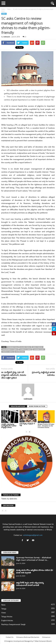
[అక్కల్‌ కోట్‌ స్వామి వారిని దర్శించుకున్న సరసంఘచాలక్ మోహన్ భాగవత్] (7, 586)
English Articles (43, 422)
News (4, 14)
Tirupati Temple (7, 352)
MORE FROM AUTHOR (37, 406)
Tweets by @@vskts (9, 499)
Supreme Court (39, 349)
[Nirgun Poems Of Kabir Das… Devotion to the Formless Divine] (46, 416)
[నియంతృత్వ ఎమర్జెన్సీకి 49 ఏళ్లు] (28, 416)
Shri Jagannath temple (10, 349)
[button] (52, 3)
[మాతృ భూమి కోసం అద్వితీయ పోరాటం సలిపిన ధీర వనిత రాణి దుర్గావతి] (7, 574)
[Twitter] (28, 541)
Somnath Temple (26, 349)
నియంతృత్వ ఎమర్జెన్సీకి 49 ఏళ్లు (27, 424)
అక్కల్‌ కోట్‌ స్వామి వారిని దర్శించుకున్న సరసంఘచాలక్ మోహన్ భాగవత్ (30, 583)
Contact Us (9, 637)
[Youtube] (33, 541)
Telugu (3, 609)
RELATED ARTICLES (18, 406)
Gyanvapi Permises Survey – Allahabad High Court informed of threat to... (33, 558)
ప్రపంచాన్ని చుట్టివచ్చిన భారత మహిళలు (43, 373)
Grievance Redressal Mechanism (27, 637)
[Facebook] (23, 541)
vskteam (6, 37)
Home (3, 9)
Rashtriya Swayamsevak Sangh (13, 624)
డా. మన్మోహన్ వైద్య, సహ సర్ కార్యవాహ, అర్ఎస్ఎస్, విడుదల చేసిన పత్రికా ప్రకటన (13, 375)
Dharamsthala (13, 347)
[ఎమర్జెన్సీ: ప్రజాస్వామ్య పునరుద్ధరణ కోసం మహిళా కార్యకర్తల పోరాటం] (9, 416)
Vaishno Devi (19, 352)
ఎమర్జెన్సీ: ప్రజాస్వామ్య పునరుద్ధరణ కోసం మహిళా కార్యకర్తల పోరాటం (8, 425)
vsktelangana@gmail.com (32, 535)
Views (3, 613)
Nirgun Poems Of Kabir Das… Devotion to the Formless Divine (46, 425)
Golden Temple (25, 347)
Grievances (46, 637)
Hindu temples (37, 347)
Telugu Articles (6, 617)
